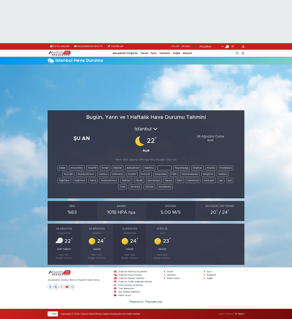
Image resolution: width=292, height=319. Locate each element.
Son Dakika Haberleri (129, 292)
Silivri (179, 180)
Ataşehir (92, 168)
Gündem (164, 53)
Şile (221, 180)
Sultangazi (209, 180)
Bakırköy (149, 168)
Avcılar (104, 168)
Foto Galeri (61, 46)
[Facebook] (50, 286)
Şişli (230, 180)
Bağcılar (117, 168)
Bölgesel (211, 275)
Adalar (62, 168)
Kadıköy (222, 174)
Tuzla (122, 187)
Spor (154, 53)
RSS (54, 314)
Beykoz (211, 168)
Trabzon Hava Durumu (130, 275)
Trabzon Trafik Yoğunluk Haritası (135, 282)
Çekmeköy (117, 174)
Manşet (187, 53)
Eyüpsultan (161, 174)
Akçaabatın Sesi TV (90, 46)
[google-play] (154, 301)
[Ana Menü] (243, 53)
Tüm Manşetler (126, 288)
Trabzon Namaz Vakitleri (131, 278)
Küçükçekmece (109, 180)
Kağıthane (80, 180)
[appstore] (137, 301)
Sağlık (176, 53)
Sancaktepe (154, 180)
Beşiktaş (197, 168)
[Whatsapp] (72, 286)
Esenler (132, 174)
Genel (144, 53)
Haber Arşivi (124, 295)
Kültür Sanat (173, 278)
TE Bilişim (239, 314)
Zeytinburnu (164, 187)
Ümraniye (135, 187)
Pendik (139, 180)
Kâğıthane (64, 180)
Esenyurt (145, 174)
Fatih (174, 174)
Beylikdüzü (226, 168)
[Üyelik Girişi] (242, 46)
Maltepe (126, 180)
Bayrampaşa (181, 168)
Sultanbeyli (193, 180)
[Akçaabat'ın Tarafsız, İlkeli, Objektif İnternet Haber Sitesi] (59, 53)
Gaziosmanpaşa (190, 174)
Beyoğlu (68, 174)
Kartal (93, 180)
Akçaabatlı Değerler (125, 53)
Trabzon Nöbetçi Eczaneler (132, 271)
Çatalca (103, 174)
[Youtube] (67, 286)
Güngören (208, 174)
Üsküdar (149, 187)
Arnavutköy (77, 168)
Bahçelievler (133, 168)
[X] (55, 286)
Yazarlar (117, 46)
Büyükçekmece (86, 174)
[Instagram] (61, 286)
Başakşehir (164, 168)
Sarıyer (168, 180)
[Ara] (237, 53)
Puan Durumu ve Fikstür (130, 285)
